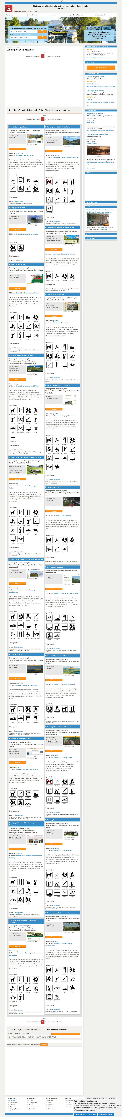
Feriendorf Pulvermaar (69, 684)
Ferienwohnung (19, 203)
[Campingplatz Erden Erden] (35, 673)
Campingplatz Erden (17, 654)
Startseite (9, 15)
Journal (53, 15)
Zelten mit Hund (61, 290)
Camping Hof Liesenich (18, 207)
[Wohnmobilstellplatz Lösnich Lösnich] (71, 583)
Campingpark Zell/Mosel (31, 386)
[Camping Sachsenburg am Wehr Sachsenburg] (98, 157)
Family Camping (29, 155)
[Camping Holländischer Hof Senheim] (71, 145)
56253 (48, 398)
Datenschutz (51, 1109)
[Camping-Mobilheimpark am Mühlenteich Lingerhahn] (35, 940)
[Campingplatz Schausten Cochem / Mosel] (71, 244)
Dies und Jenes (91, 238)
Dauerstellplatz (29, 350)
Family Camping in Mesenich (19, 127)
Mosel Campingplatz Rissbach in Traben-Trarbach (26, 457)
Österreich (12, 1105)
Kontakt (50, 1102)
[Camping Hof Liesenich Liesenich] (35, 224)
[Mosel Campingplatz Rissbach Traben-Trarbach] (35, 473)
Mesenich (16, 138)
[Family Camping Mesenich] (35, 143)
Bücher (31, 1105)
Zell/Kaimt (17, 370)
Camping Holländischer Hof (69, 157)
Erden (15, 667)
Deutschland (13, 1102)
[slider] (30, 144)
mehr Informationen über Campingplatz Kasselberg (100, 102)
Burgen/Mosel (18, 572)
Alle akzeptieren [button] (80, 1114)
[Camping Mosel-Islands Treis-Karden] (71, 403)
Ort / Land (16, 47)
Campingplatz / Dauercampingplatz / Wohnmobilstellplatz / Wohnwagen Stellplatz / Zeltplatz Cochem (26, 270)
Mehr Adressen (91, 106)
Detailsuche (33, 15)
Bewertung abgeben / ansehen (95, 58)
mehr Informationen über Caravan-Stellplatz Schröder (101, 86)
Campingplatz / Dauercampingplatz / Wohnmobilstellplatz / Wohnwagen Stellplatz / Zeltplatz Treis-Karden (62, 391)
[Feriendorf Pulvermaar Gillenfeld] (71, 674)
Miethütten (28, 554)
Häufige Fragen (33, 1102)
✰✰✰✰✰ (58, 414)
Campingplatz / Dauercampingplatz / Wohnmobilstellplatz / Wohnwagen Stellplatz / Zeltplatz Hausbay (62, 918)
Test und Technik (92, 202)
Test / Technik (78, 15)
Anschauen (17, 148)
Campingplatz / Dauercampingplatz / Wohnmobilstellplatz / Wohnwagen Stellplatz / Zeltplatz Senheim (62, 133)
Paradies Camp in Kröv (54, 487)
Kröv (51, 500)
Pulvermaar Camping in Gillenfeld (21, 738)
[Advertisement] (44, 1071)
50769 (88, 99)
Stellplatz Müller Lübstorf (95, 114)
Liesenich (16, 218)
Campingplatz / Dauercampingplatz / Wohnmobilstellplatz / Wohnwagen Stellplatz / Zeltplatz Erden (26, 660)
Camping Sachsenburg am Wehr (97, 134)
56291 (48, 926)
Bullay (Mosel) (54, 307)
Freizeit (12, 1111)
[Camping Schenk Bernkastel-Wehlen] (71, 745)
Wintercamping (37, 452)
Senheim (52, 142)
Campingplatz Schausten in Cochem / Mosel (60, 227)
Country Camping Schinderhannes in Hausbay (61, 913)
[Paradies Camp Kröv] (71, 505)
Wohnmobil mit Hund (14, 453)
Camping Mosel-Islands (69, 416)
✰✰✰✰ (20, 153)
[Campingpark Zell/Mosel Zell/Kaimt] (35, 373)
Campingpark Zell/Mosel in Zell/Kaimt (22, 355)
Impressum (51, 1105)
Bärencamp (64, 323)
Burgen (52, 833)
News (88, 206)
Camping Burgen (52, 820)
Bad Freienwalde (94, 84)
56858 (11, 218)
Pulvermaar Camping (31, 769)
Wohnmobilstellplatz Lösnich (56, 567)
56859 (48, 307)
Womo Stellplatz (28, 203)
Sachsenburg (93, 143)
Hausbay (52, 926)
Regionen (12, 1107)
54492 (48, 578)
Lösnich (52, 578)
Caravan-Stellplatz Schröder (96, 77)
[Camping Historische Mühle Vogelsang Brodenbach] (35, 843)
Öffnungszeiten (18, 201)
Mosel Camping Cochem (18, 264)
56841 (11, 472)
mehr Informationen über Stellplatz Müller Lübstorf (100, 130)
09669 (88, 143)
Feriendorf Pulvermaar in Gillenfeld (58, 656)
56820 (11, 138)
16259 (88, 84)
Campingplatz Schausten (68, 254)
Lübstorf (92, 122)
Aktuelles (50, 1100)
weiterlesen (104, 229)
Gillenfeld (53, 669)
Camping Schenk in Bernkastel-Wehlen (59, 727)
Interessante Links (34, 1107)
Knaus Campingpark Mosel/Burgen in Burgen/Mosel (27, 559)
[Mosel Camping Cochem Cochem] (35, 283)
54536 (48, 500)
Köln (91, 99)
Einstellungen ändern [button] (105, 1114)
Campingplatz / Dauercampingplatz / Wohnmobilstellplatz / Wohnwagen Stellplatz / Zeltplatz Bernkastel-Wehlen (62, 732)
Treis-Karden (54, 398)
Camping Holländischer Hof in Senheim (59, 127)
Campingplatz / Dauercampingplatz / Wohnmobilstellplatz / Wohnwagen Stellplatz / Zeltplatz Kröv (62, 493)
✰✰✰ (56, 755)
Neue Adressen (91, 110)
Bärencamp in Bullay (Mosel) (56, 294)
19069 (88, 122)
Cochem (16, 277)
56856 (11, 370)
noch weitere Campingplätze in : (23, 1044)
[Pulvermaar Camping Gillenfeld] (35, 757)
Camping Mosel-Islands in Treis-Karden (59, 385)
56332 (11, 572)
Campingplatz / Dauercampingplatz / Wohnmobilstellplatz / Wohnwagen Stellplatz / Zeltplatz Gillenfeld (62, 661)
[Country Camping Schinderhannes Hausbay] (71, 931)
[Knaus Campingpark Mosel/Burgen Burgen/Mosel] (35, 577)
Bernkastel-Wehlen (56, 742)
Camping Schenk (67, 757)
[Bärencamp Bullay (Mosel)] (71, 310)
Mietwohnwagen (56, 223)
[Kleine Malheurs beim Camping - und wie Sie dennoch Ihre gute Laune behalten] (98, 226)
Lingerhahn (17, 935)
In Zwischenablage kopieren (66, 1034)
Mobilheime (12, 1013)
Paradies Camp (66, 516)
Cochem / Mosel (55, 240)
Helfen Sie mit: (91, 62)
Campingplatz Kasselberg (95, 91)
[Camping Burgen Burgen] (71, 838)
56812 (48, 240)
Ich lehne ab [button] (92, 1114)
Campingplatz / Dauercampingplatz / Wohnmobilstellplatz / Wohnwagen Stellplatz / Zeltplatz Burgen (62, 825)
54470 (48, 742)
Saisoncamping (64, 223)
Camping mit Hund (56, 289)
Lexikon (31, 1100)
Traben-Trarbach (18, 472)
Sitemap (50, 1107)
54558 (48, 669)
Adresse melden (101, 15)
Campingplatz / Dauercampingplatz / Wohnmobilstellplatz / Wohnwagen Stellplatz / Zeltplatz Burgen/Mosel (26, 565)
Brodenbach (17, 838)
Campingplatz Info (15, 1109)
